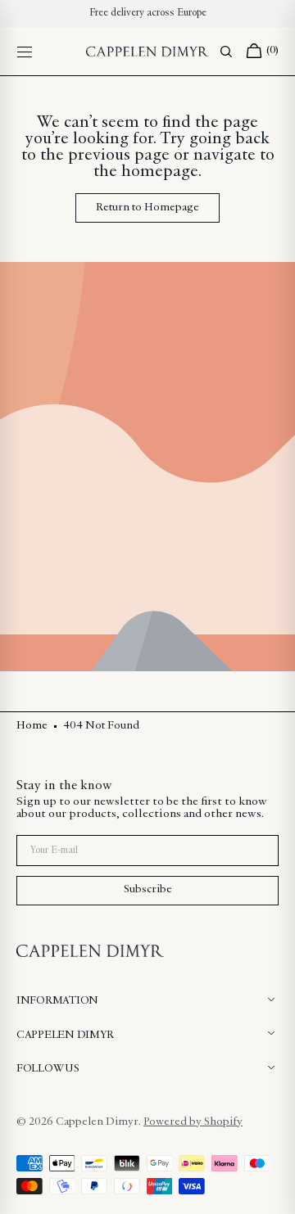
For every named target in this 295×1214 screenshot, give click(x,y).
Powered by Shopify (193, 1122)
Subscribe (148, 890)
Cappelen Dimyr (97, 1122)
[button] (25, 52)
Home (32, 726)
